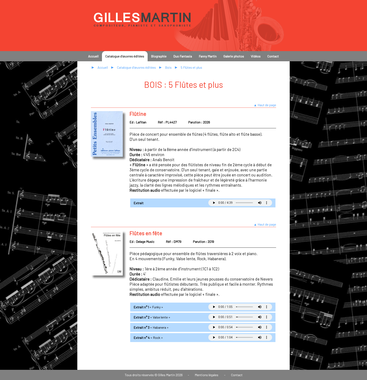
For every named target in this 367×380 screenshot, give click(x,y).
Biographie (159, 56)
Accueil (93, 56)
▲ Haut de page (265, 105)
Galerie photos (233, 56)
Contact (273, 56)
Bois (168, 67)
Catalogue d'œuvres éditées (124, 56)
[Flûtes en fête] (107, 273)
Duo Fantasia (182, 56)
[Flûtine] (107, 155)
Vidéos (256, 56)
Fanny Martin (208, 56)
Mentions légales (206, 375)
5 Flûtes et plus (191, 67)
